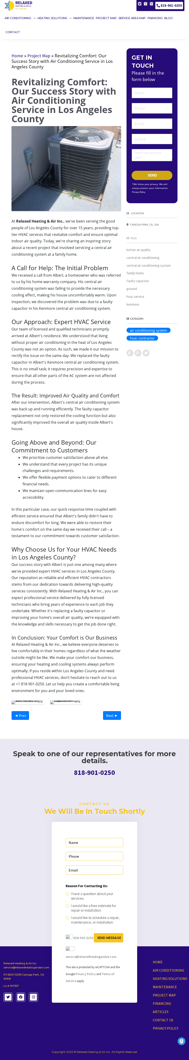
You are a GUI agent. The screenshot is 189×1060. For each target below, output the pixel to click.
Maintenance (165, 987)
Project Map (38, 55)
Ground (132, 289)
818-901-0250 (171, 5)
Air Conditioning (168, 970)
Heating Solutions (170, 978)
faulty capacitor (138, 281)
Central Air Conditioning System (149, 265)
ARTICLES (160, 1011)
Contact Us (163, 1020)
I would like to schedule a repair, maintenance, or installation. (95, 919)
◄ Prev (20, 715)
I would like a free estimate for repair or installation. (93, 907)
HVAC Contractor (142, 338)
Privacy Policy (138, 192)
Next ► (112, 715)
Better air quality (139, 250)
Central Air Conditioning (143, 257)
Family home (135, 273)
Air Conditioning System (148, 330)
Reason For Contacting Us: (87, 886)
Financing (162, 1003)
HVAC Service (135, 296)
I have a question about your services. (92, 896)
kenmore (133, 304)
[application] (33, 18)
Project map (164, 995)
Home (17, 55)
